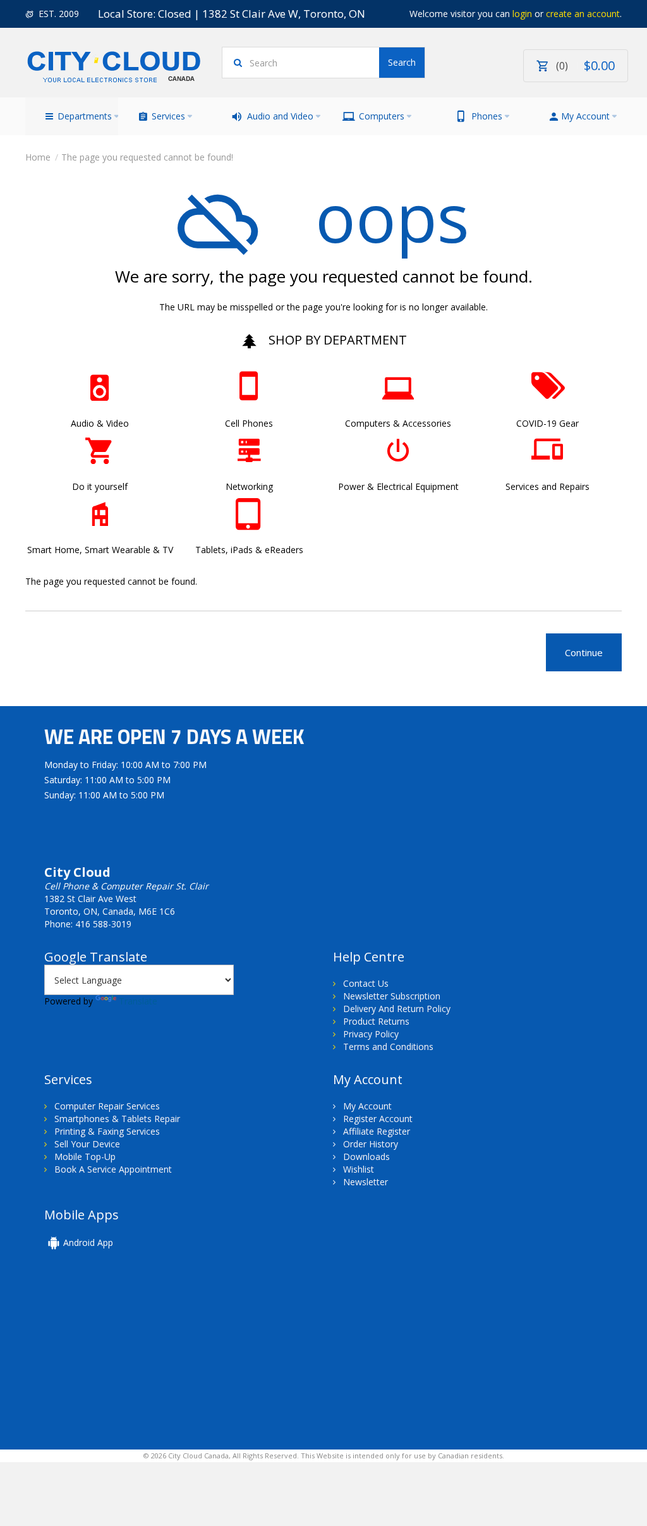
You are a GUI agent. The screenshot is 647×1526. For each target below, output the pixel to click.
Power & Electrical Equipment (398, 486)
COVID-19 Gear (547, 423)
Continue (584, 652)
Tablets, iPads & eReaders (249, 550)
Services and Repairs (547, 486)
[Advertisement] (131, 1357)
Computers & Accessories (398, 423)
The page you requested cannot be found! (147, 157)
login (522, 14)
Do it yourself (100, 486)
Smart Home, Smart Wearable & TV (100, 550)
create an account (583, 14)
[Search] (402, 62)
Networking (249, 486)
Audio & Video (100, 423)
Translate (138, 1001)
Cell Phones (249, 423)
